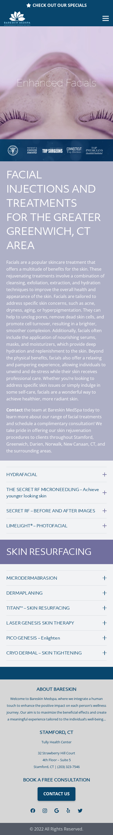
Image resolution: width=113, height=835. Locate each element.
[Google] (57, 811)
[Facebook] (33, 811)
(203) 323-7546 (68, 766)
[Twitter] (80, 811)
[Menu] (105, 18)
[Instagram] (45, 811)
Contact (14, 410)
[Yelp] (68, 811)
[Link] (17, 18)
